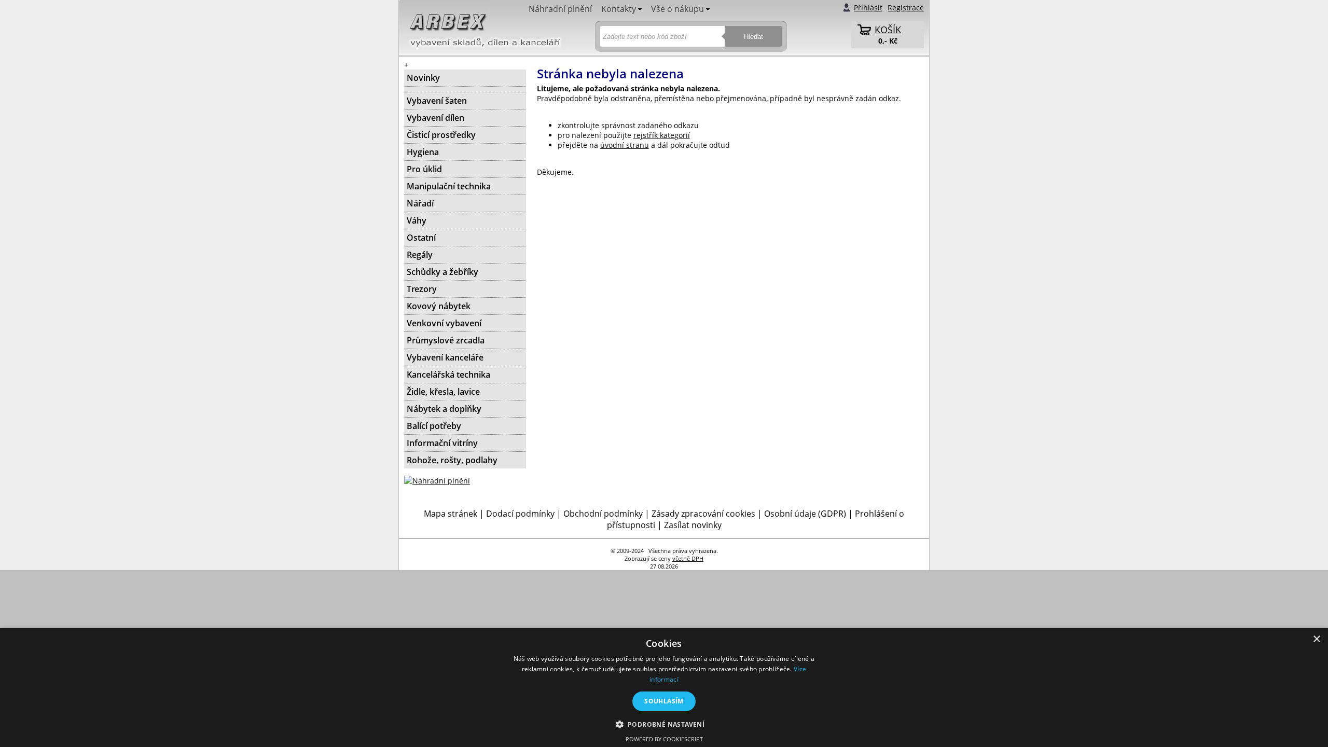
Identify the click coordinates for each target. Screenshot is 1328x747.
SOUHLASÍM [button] (664, 701)
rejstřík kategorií (661, 135)
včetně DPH (687, 558)
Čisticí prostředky (441, 135)
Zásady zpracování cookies (703, 513)
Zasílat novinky (693, 525)
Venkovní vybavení (444, 323)
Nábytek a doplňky (444, 408)
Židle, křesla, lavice (443, 391)
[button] (664, 724)
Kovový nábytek (439, 306)
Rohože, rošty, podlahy (452, 460)
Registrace (906, 7)
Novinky (423, 78)
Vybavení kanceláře (445, 357)
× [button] (1316, 639)
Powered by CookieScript (664, 739)
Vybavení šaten (437, 100)
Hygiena (423, 152)
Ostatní (421, 237)
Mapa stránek (450, 513)
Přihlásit (868, 7)
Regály (420, 254)
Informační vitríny (442, 443)
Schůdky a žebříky (442, 272)
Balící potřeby (434, 426)
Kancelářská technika (448, 374)
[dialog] (664, 687)
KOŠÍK (888, 29)
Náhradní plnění (560, 9)
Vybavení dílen (435, 117)
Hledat (753, 36)
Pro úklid (424, 169)
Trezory (422, 289)
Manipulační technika (449, 186)
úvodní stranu (624, 145)
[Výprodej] (465, 89)
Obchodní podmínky (603, 513)
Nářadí (420, 203)
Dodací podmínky (520, 513)
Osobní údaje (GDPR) (805, 513)
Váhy (416, 220)
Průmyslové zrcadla (446, 340)
